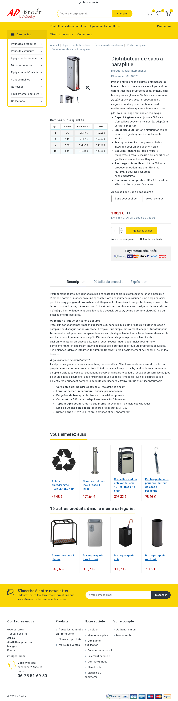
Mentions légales (97, 635)
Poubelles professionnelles (68, 26)
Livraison (93, 629)
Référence (117, 76)
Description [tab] (76, 282)
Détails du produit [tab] (108, 282)
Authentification (126, 629)
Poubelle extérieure (27, 51)
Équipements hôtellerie (105, 26)
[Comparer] (149, 13)
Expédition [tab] (139, 282)
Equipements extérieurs (27, 93)
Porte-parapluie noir (124, 557)
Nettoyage (27, 86)
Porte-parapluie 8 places (63, 557)
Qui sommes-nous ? (99, 650)
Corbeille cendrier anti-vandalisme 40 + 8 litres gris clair (125, 485)
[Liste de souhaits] (158, 13)
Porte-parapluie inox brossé (93, 557)
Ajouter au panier (142, 230)
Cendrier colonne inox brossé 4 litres (94, 485)
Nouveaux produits (69, 639)
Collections (84, 34)
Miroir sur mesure (61, 34)
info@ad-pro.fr (16, 656)
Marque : (116, 70)
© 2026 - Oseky (16, 696)
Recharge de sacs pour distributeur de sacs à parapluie (157, 485)
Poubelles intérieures (27, 43)
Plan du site (94, 667)
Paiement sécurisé (98, 656)
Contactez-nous (20, 621)
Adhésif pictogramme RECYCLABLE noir (63, 485)
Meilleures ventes (69, 644)
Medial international (134, 70)
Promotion (164, 26)
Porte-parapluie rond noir (155, 557)
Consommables (27, 79)
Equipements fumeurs (27, 58)
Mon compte (124, 635)
